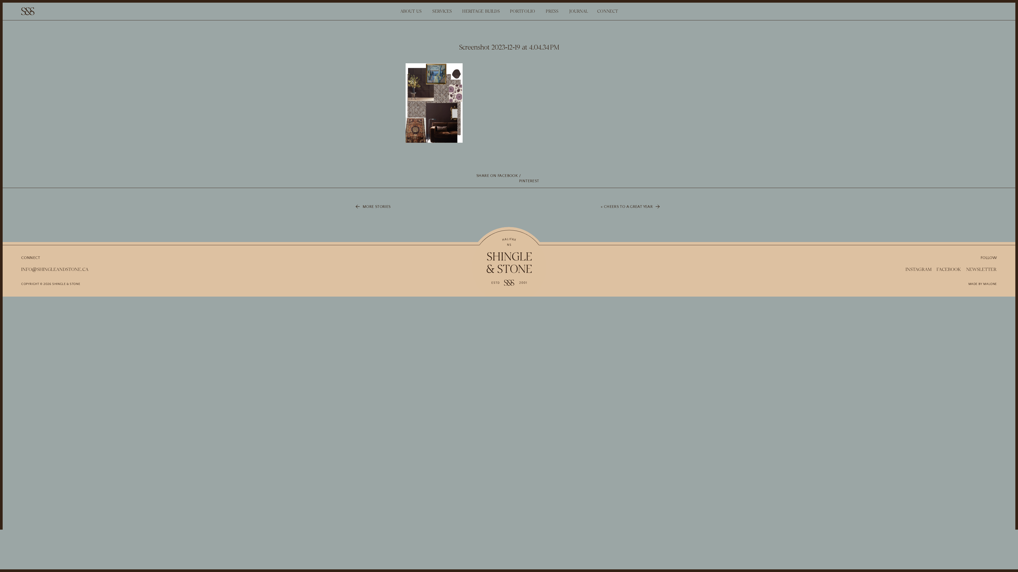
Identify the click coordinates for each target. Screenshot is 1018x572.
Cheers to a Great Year (628, 206)
